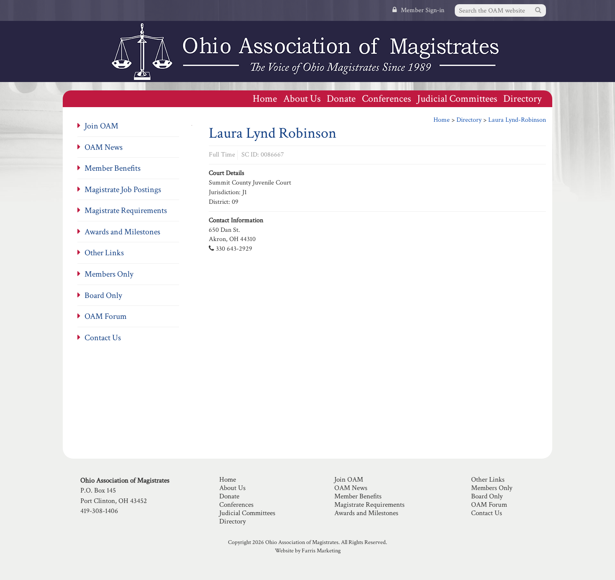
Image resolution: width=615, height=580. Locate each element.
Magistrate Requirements (126, 210)
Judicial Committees (457, 98)
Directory (522, 98)
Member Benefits (113, 168)
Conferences (386, 98)
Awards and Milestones (122, 231)
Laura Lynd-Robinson (517, 119)
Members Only (109, 274)
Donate (341, 98)
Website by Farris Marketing (308, 550)
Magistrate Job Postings (123, 189)
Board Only (103, 295)
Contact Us (103, 337)
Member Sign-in (422, 10)
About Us (301, 98)
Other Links (104, 252)
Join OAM (101, 126)
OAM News (104, 147)
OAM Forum (106, 316)
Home (265, 98)
